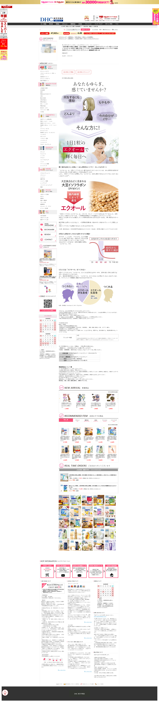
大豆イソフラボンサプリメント (91, 38)
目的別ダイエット (44, 76)
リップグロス (95, 29)
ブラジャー (43, 175)
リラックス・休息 (44, 109)
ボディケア (43, 136)
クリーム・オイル (44, 128)
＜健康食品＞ (70, 37)
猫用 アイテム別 (44, 219)
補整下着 (42, 179)
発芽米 (42, 198)
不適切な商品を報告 (68, 78)
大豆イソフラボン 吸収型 (67, 317)
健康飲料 (42, 204)
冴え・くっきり (44, 103)
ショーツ (42, 177)
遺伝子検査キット (44, 80)
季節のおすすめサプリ (45, 94)
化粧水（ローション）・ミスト (47, 123)
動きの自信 (43, 98)
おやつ (42, 196)
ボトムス (42, 151)
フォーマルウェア (44, 159)
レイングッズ (43, 165)
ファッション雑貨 (44, 163)
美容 (41, 92)
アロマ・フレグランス (45, 144)
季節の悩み (43, 105)
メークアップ (43, 140)
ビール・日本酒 (44, 208)
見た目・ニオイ (44, 107)
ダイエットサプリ (44, 71)
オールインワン (44, 130)
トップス (42, 155)
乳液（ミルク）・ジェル (46, 121)
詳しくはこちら (62, 670)
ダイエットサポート (45, 78)
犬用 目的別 (43, 215)
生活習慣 (42, 90)
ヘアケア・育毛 (44, 138)
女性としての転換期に (87, 37)
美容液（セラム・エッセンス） (47, 132)
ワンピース (43, 153)
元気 (41, 96)
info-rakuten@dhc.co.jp (100, 616)
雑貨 (41, 187)
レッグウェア (43, 183)
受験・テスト (115, 29)
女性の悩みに (43, 100)
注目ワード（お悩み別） (46, 119)
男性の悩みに (43, 101)
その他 (42, 111)
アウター (42, 157)
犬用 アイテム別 (44, 217)
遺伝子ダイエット (107, 29)
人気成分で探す (44, 88)
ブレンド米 (43, 202)
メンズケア (43, 134)
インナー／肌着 (44, 181)
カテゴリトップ (62, 37)
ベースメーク (43, 142)
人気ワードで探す (44, 194)
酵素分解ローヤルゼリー (82, 317)
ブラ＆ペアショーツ (45, 173)
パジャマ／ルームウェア (46, 185)
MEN (100, 29)
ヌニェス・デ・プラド (45, 206)
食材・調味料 (43, 200)
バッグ (42, 161)
